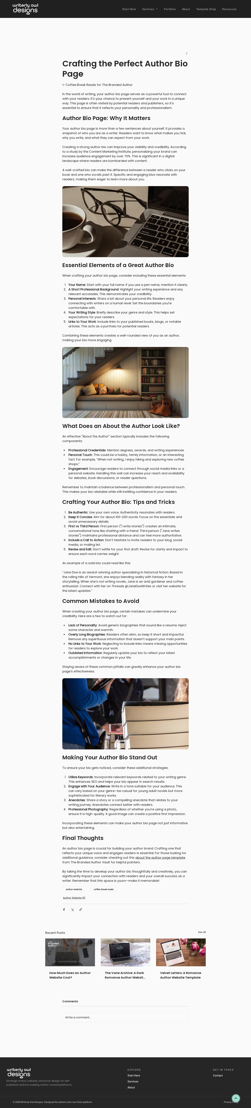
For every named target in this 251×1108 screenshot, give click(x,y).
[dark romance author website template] (125, 952)
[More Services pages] (157, 9)
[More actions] (187, 53)
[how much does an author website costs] (70, 952)
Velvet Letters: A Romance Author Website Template (180, 975)
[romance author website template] (181, 952)
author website (74, 889)
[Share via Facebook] (64, 909)
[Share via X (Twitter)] (72, 909)
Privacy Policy (231, 1101)
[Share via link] (80, 909)
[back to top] (236, 1098)
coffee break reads (104, 889)
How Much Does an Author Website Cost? (70, 975)
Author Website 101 (74, 898)
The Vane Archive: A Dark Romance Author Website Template (125, 975)
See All (202, 932)
